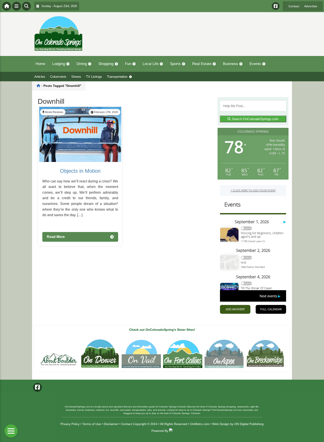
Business (230, 64)
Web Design (220, 424)
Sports (175, 64)
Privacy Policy (70, 424)
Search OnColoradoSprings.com (255, 119)
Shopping (106, 64)
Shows (76, 76)
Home (40, 64)
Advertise (310, 6)
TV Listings (94, 76)
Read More (56, 237)
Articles (39, 76)
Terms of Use (91, 424)
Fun (128, 64)
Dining (81, 64)
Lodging (58, 64)
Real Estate (201, 64)
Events (255, 64)
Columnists (58, 76)
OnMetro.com (199, 424)
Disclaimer (111, 424)
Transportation (117, 76)
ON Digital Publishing (249, 424)
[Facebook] (275, 6)
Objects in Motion (80, 171)
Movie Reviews (54, 112)
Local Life (150, 64)
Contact (294, 6)
